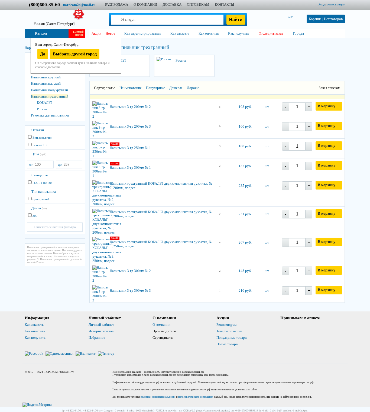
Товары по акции (229, 331)
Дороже (193, 88)
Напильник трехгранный (49, 96)
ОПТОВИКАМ (198, 4)
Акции (96, 33)
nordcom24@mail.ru (79, 5)
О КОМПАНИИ (145, 4)
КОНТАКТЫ (224, 4)
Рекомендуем (226, 325)
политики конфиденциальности (158, 396)
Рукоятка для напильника (50, 115)
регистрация (335, 4)
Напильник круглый (46, 77)
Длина (39, 208)
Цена (38, 154)
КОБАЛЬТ (44, 103)
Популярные (155, 88)
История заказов (101, 331)
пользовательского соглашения (195, 396)
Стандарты (39, 175)
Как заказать (34, 325)
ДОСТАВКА (172, 4)
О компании (161, 325)
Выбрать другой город (75, 54)
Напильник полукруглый (49, 90)
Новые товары (227, 344)
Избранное (97, 337)
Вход (321, 4)
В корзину (326, 106)
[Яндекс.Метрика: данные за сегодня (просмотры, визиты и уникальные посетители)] (37, 405)
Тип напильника (43, 192)
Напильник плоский (46, 83)
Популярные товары (231, 337)
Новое (110, 33)
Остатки (37, 130)
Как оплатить (35, 331)
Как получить (35, 337)
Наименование (130, 88)
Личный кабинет (101, 325)
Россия (54, 24)
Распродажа (116, 4)
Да (42, 54)
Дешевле (176, 88)
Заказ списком (329, 88)
